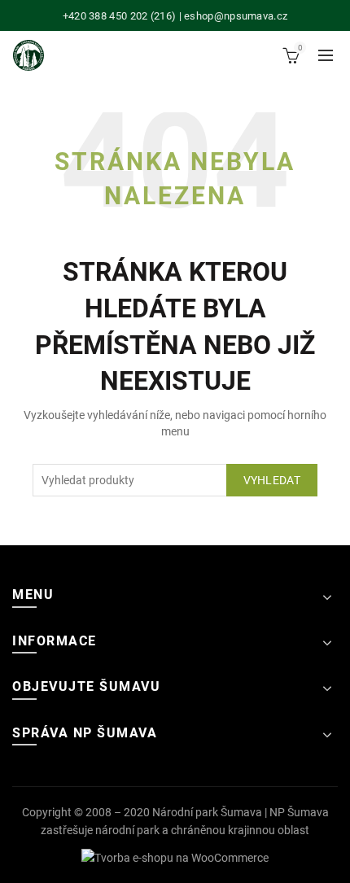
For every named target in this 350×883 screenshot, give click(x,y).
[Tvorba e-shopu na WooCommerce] (175, 856)
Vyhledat (271, 480)
